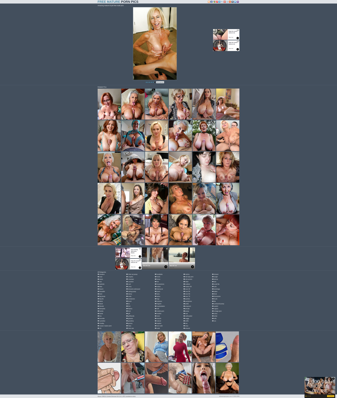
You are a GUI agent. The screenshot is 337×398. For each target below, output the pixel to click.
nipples (158, 323)
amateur (102, 274)
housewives (160, 284)
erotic (130, 296)
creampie (131, 279)
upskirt (216, 306)
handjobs (159, 274)
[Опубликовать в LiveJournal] (222, 2)
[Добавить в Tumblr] (233, 2)
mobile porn (160, 311)
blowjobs (102, 308)
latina (158, 296)
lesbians (159, 301)
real (186, 313)
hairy (129, 326)
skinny (216, 279)
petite (187, 303)
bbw (100, 286)
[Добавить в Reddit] (227, 2)
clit (100, 328)
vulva (215, 313)
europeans (131, 299)
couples (130, 276)
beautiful (102, 291)
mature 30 (188, 286)
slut (215, 281)
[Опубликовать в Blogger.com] (209, 2)
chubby (101, 323)
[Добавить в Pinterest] (225, 2)
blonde (101, 306)
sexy (186, 326)
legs (157, 299)
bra (100, 316)
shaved (187, 328)
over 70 (187, 296)
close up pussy (132, 274)
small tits (216, 284)
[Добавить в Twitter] (235, 2)
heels (158, 276)
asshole (101, 284)
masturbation (160, 306)
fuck (129, 311)
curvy (129, 286)
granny (130, 323)
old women (188, 279)
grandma (131, 321)
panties (187, 299)
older (187, 281)
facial (129, 301)
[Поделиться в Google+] (217, 2)
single (216, 276)
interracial (159, 289)
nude (158, 328)
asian (101, 279)
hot (157, 281)
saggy (187, 318)
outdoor (187, 284)
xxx (215, 321)
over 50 (187, 291)
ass (100, 281)
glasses (130, 318)
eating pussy (132, 291)
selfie (187, 321)
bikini (101, 301)
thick (215, 294)
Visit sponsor (160, 82)
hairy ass (131, 328)
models (158, 313)
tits (215, 301)
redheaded (188, 316)
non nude (159, 326)
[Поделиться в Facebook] (211, 2)
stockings (217, 289)
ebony (130, 294)
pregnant (188, 306)
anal (100, 276)
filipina (130, 308)
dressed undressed (134, 289)
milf (157, 308)
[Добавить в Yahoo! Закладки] (238, 2)
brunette (102, 318)
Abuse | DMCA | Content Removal (107, 396)
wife (215, 318)
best (100, 294)
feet (129, 306)
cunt (129, 284)
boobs (101, 311)
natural (158, 321)
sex (186, 323)
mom (158, 316)
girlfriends (131, 316)
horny (158, 279)
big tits (101, 299)
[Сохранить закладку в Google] (214, 2)
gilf (129, 313)
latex (158, 294)
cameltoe (102, 321)
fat (129, 303)
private (187, 308)
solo (215, 286)
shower (216, 274)
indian (158, 286)
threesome (217, 296)
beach (101, 289)
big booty (102, 296)
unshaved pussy (219, 303)
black (101, 303)
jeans (158, 291)
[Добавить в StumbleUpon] (230, 2)
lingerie (158, 303)
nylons (187, 274)
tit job (215, 299)
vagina (216, 308)
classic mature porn (105, 326)
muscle (158, 318)
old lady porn (189, 276)
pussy (187, 311)
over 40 (187, 289)
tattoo (215, 291)
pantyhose (188, 301)
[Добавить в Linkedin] (219, 2)
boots (101, 313)
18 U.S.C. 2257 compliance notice (126, 396)
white (215, 316)
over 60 (187, 294)
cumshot (130, 281)
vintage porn (218, 311)
